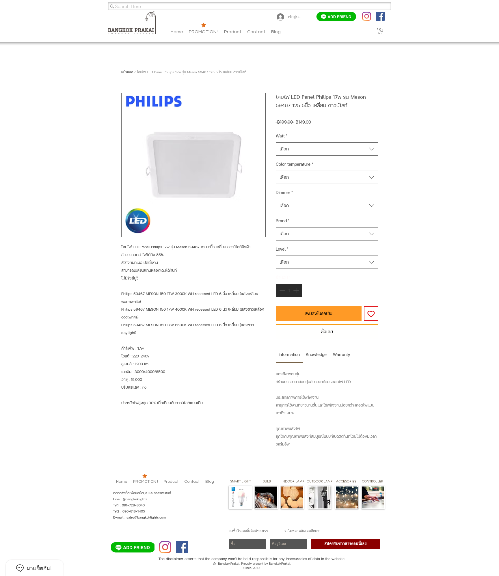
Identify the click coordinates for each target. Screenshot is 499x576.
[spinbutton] (289, 290)
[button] (276, 31)
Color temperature (294, 164)
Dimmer (284, 192)
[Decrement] (281, 290)
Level (282, 249)
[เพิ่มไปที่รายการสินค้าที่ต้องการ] (371, 313)
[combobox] (327, 149)
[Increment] (296, 290)
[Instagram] (366, 16)
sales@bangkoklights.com (146, 517)
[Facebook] (380, 16)
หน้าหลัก (127, 72)
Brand (282, 220)
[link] (289, 354)
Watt (281, 136)
